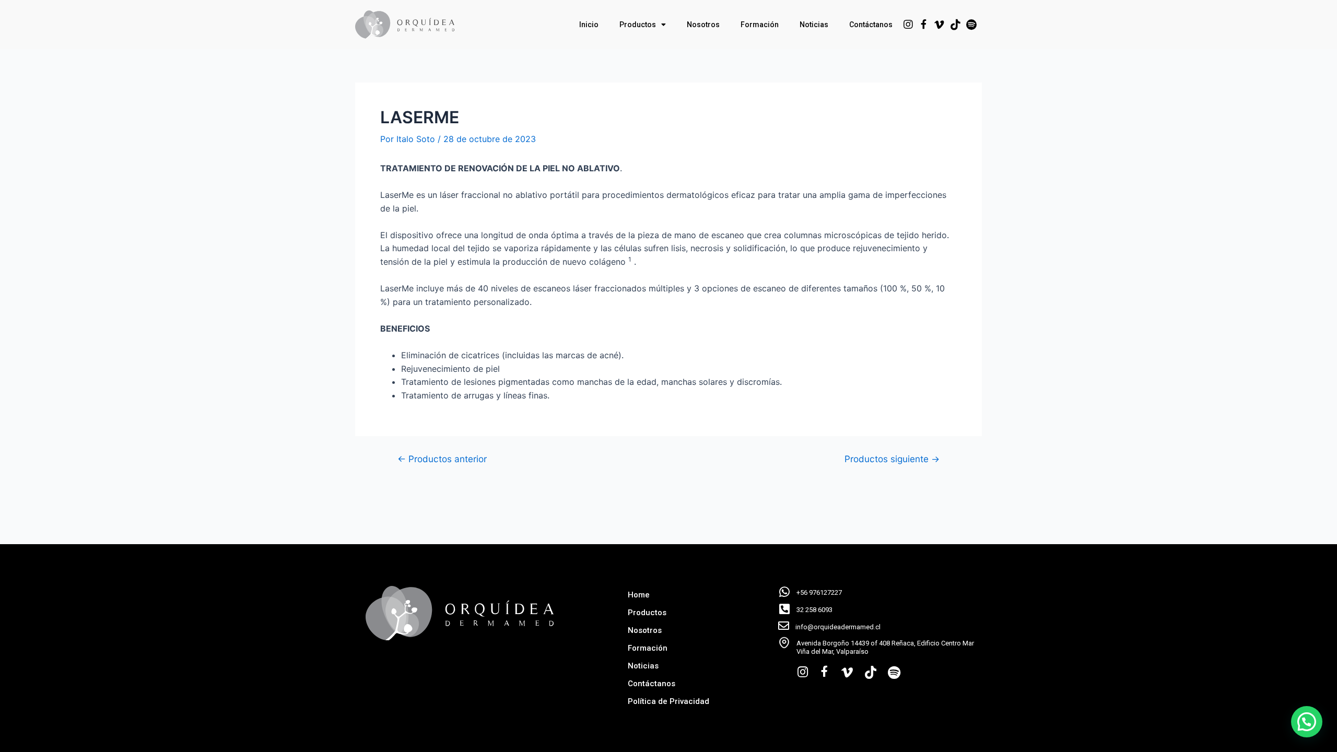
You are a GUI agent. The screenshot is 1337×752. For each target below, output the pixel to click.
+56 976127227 (819, 592)
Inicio (589, 24)
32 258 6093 (814, 610)
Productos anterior (442, 458)
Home (639, 595)
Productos (637, 24)
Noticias (814, 24)
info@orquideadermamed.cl (838, 627)
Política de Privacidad (668, 701)
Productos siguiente (892, 458)
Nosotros (703, 24)
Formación (760, 24)
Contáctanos (871, 24)
